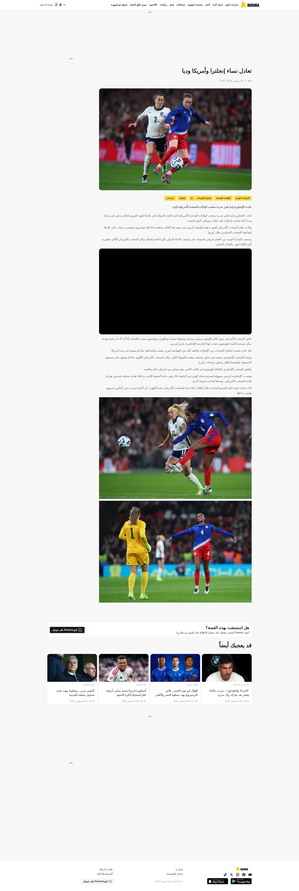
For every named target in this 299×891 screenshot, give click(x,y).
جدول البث (217, 4)
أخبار (207, 4)
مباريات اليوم (231, 4)
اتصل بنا (179, 869)
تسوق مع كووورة (119, 4)
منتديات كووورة (195, 4)
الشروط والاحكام (105, 873)
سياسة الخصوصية (175, 873)
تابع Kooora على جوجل (64, 630)
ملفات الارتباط (106, 869)
